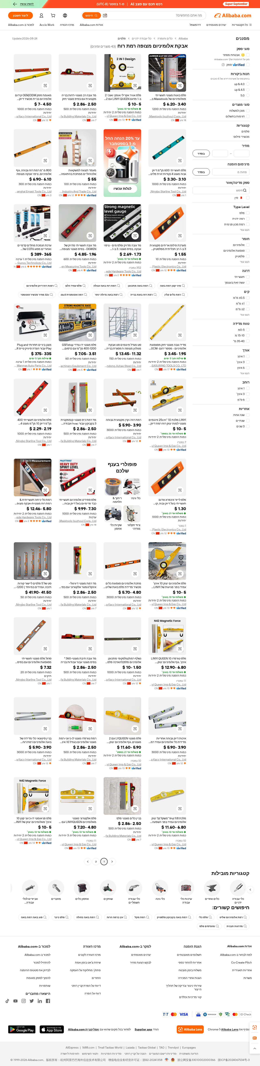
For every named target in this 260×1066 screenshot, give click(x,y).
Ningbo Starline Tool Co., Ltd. (168, 191)
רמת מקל (140, 917)
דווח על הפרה (92, 993)
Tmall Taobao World (110, 1047)
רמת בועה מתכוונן (138, 285)
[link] (254, 1027)
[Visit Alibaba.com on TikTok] (7, 1000)
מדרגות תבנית (235, 926)
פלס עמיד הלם (73, 285)
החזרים (96, 978)
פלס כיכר (59, 917)
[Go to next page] (87, 861)
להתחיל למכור (41, 962)
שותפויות (44, 985)
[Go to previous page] (112, 861)
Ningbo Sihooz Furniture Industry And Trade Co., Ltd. (77, 191)
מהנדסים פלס (207, 926)
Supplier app (143, 1029)
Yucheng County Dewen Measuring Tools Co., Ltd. (77, 266)
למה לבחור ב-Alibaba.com (236, 954)
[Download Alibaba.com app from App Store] (52, 1029)
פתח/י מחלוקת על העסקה (85, 970)
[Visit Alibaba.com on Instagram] (23, 1000)
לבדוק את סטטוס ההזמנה (35, 970)
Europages (189, 1047)
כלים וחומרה (164, 38)
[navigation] (221, 450)
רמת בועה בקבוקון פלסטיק (172, 917)
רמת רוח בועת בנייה (141, 294)
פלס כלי (203, 917)
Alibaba (183, 38)
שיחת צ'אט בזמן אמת (88, 962)
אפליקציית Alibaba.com (83, 1029)
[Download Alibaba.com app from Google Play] (22, 1029)
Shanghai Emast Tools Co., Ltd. (32, 191)
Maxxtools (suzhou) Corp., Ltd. (167, 116)
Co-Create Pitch (241, 962)
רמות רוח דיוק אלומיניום (40, 285)
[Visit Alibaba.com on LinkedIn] (39, 1000)
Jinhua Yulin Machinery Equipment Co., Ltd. (77, 366)
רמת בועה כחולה (85, 917)
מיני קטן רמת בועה (170, 285)
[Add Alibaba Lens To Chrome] (190, 1029)
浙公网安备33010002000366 (196, 1060)
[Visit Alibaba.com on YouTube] (15, 1000)
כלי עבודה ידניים (141, 38)
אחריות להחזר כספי (190, 962)
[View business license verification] (167, 1060)
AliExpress (72, 1047)
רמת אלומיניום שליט (231, 917)
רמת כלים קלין (173, 294)
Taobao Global (147, 1047)
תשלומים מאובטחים (189, 954)
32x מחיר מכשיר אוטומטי (35, 294)
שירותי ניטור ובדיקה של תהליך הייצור (184, 987)
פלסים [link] (122, 38)
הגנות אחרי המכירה (190, 978)
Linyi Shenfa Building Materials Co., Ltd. (77, 116)
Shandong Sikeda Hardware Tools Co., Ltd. (122, 271)
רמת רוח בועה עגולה (104, 285)
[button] (105, 15)
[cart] (53, 16)
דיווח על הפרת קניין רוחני (86, 985)
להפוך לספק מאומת (38, 978)
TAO (161, 1047)
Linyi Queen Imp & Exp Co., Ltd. (122, 116)
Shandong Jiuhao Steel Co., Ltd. (122, 366)
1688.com (88, 1047)
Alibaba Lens (229, 1029)
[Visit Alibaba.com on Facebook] (48, 1000)
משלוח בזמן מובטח (190, 970)
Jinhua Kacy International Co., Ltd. (32, 116)
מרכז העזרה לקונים (89, 954)
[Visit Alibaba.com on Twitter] (31, 1000)
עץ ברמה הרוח (115, 917)
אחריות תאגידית (242, 970)
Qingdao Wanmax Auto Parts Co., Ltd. (32, 365)
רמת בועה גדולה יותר (107, 294)
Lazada (130, 1047)
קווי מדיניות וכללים (190, 997)
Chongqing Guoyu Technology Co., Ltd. (32, 262)
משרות (248, 978)
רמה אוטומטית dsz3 (72, 294)
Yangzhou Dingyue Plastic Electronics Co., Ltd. (167, 266)
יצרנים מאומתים (141, 954)
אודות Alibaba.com (239, 946)
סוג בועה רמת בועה (31, 917)
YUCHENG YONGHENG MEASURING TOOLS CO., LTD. (167, 365)
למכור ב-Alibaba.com (37, 954)
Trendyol (173, 1047)
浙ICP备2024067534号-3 (234, 1060)
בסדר (201, 153)
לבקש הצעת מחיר (140, 962)
